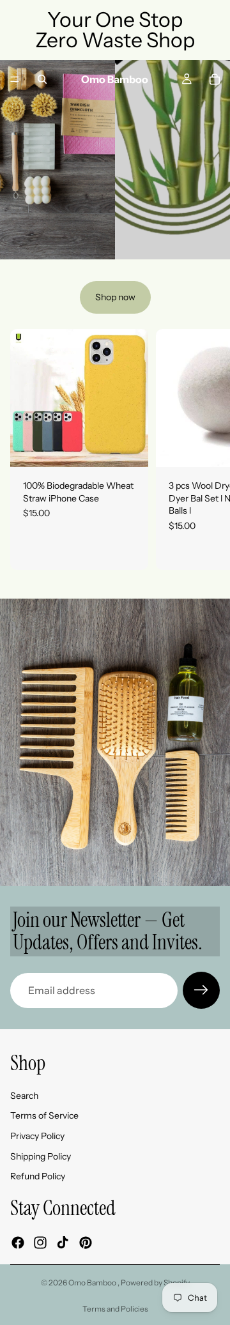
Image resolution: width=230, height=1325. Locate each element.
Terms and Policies (115, 1309)
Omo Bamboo (93, 1282)
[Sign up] (201, 990)
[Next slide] (195, 235)
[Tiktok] (62, 1242)
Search (24, 1095)
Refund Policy (37, 1176)
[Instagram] (40, 1242)
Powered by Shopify (155, 1282)
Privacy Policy (37, 1136)
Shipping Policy (40, 1156)
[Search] (42, 79)
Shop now (115, 297)
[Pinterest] (85, 1242)
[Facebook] (18, 1242)
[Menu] (14, 79)
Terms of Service (44, 1116)
